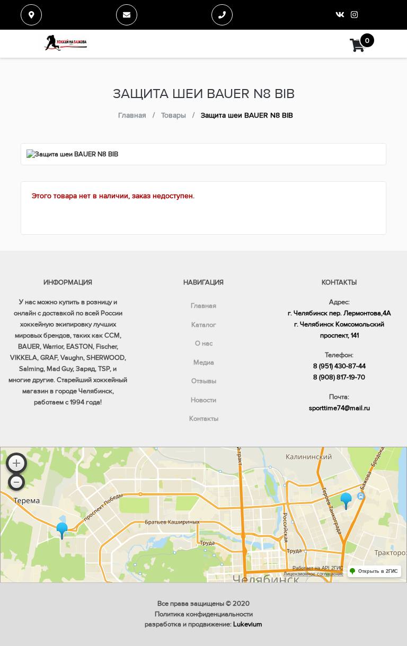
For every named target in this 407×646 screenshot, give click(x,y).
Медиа (203, 362)
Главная (203, 306)
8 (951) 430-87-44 (339, 366)
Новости (203, 400)
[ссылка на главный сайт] (64, 43)
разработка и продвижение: (203, 624)
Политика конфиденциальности (204, 614)
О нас (204, 343)
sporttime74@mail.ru (339, 408)
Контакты (203, 418)
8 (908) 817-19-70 (339, 377)
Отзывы (203, 381)
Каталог (203, 325)
